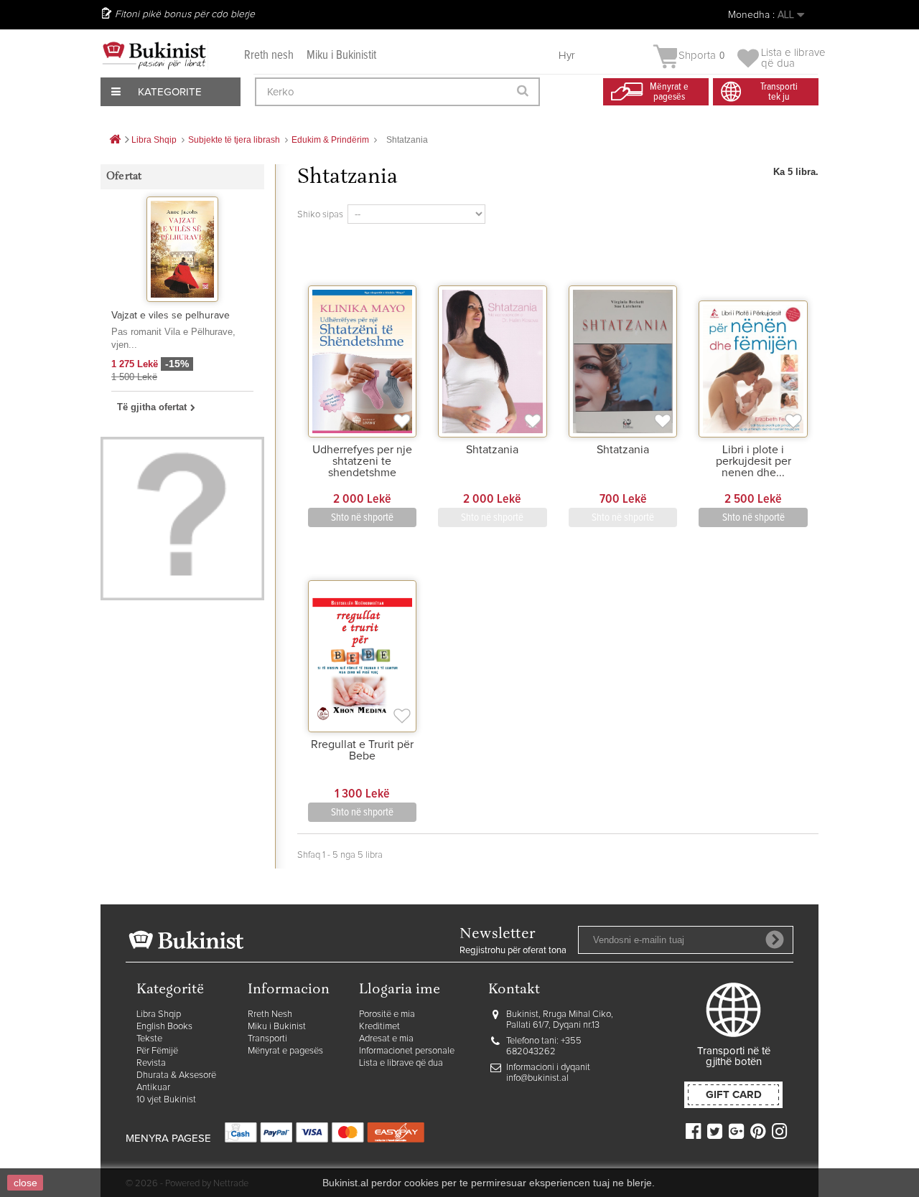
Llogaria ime (399, 990)
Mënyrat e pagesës (285, 1051)
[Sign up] (774, 939)
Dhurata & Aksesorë (176, 1075)
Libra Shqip (158, 1014)
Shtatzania (492, 449)
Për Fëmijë (157, 1051)
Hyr (567, 55)
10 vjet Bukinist (166, 1099)
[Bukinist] (154, 55)
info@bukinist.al (537, 1078)
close (25, 1182)
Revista (151, 1063)
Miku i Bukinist (277, 1026)
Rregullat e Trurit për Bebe (362, 750)
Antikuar (153, 1087)
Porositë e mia (387, 1014)
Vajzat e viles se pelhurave (170, 316)
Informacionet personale (406, 1051)
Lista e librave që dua (401, 1063)
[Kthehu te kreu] (115, 140)
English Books (164, 1026)
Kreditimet (379, 1026)
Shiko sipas (320, 214)
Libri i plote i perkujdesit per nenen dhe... (753, 461)
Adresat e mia (386, 1039)
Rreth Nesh (270, 1014)
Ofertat (123, 176)
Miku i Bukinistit (341, 55)
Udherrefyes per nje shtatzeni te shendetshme (362, 461)
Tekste (149, 1039)
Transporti (267, 1039)
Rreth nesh (269, 55)
